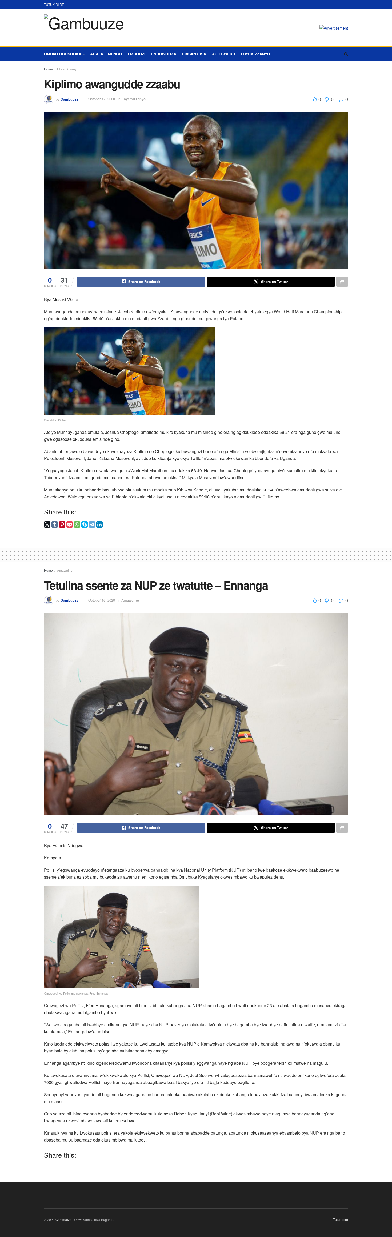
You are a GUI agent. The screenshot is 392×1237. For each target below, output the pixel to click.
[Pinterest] (62, 524)
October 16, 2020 (101, 600)
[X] (47, 524)
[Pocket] (69, 524)
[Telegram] (92, 524)
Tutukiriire (54, 4)
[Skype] (84, 524)
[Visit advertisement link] (333, 28)
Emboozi (136, 54)
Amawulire (65, 570)
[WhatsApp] (77, 524)
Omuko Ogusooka (62, 54)
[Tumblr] (54, 524)
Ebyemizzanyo (255, 54)
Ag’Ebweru (223, 54)
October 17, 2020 (101, 98)
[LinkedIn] (99, 524)
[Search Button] (346, 54)
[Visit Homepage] (83, 27)
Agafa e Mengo (106, 54)
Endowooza (163, 54)
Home (48, 69)
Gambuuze (69, 98)
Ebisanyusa (194, 54)
